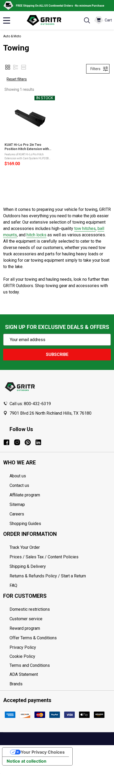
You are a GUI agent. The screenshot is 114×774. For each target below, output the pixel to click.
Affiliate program (25, 494)
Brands (16, 683)
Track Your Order (25, 547)
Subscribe (57, 354)
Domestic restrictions (30, 609)
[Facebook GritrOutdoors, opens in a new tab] (6, 442)
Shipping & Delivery (28, 566)
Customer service (26, 618)
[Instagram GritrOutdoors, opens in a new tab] (17, 442)
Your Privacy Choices (43, 752)
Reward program (25, 628)
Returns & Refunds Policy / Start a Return (48, 575)
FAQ (13, 585)
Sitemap (17, 504)
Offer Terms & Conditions (33, 637)
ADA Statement (24, 674)
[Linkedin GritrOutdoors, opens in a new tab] (38, 442)
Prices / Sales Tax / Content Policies (44, 556)
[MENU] (6, 20)
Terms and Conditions (60, 665)
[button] (8, 67)
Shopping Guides (25, 523)
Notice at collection (26, 761)
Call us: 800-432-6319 (30, 403)
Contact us (19, 485)
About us (18, 475)
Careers (17, 514)
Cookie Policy (60, 656)
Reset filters (17, 79)
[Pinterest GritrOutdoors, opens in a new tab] (27, 442)
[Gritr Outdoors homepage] (46, 20)
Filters (95, 69)
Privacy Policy (60, 647)
